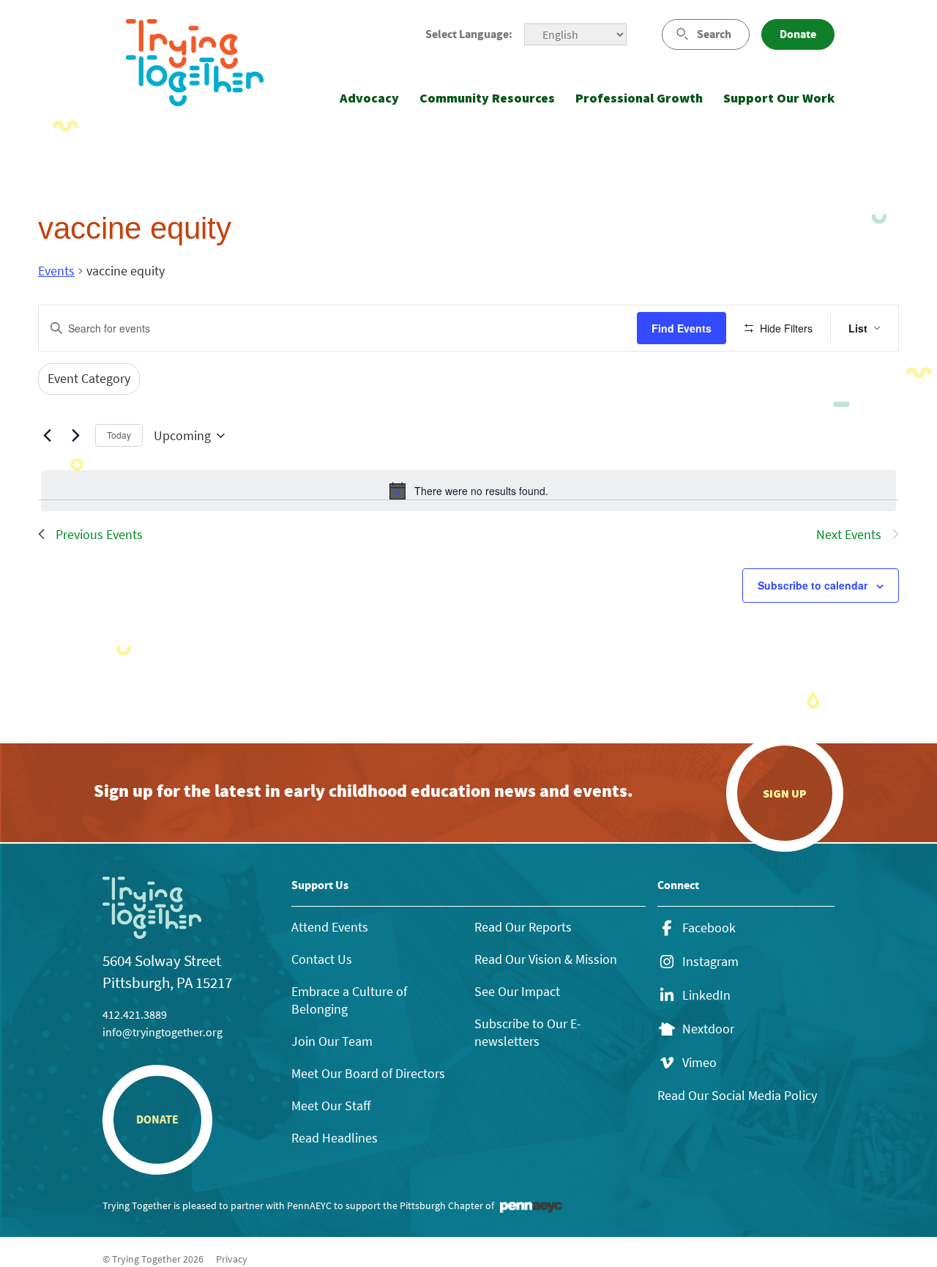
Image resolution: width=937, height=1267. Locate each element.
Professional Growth (639, 97)
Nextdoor (708, 1029)
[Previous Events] (47, 436)
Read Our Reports (523, 926)
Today (119, 434)
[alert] (468, 490)
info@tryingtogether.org (162, 1032)
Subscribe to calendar (812, 585)
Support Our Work (779, 97)
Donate (798, 34)
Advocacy (369, 97)
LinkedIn (706, 995)
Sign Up (785, 793)
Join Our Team (332, 1041)
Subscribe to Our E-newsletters (527, 1032)
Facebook (709, 928)
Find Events (682, 328)
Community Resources (487, 97)
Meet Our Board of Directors (368, 1073)
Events (56, 270)
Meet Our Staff (330, 1105)
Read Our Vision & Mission (545, 959)
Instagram (710, 961)
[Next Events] (75, 436)
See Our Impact (517, 991)
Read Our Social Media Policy (737, 1095)
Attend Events (329, 926)
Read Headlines (334, 1137)
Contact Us (321, 959)
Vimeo (699, 1062)
